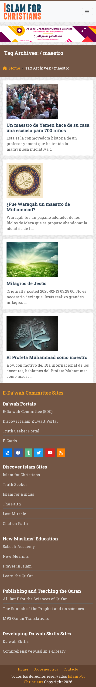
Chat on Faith (15, 523)
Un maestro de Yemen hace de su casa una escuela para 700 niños (48, 127)
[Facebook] (18, 452)
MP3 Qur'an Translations (26, 618)
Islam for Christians (21, 474)
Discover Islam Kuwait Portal (30, 421)
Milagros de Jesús (26, 283)
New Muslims (16, 556)
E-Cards (10, 440)
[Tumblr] (28, 452)
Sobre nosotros (46, 669)
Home (23, 669)
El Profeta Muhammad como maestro (47, 357)
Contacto (71, 669)
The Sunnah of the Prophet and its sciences (43, 608)
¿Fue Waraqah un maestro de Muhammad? (38, 206)
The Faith (12, 503)
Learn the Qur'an (18, 575)
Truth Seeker (15, 484)
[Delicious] (7, 452)
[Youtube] (50, 452)
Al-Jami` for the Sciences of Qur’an (35, 598)
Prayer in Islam (17, 566)
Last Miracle (14, 513)
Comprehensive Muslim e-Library (34, 651)
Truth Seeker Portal (21, 430)
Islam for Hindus (18, 494)
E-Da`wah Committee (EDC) (27, 411)
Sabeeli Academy (19, 546)
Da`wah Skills (15, 641)
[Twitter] (38, 452)
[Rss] (61, 452)
